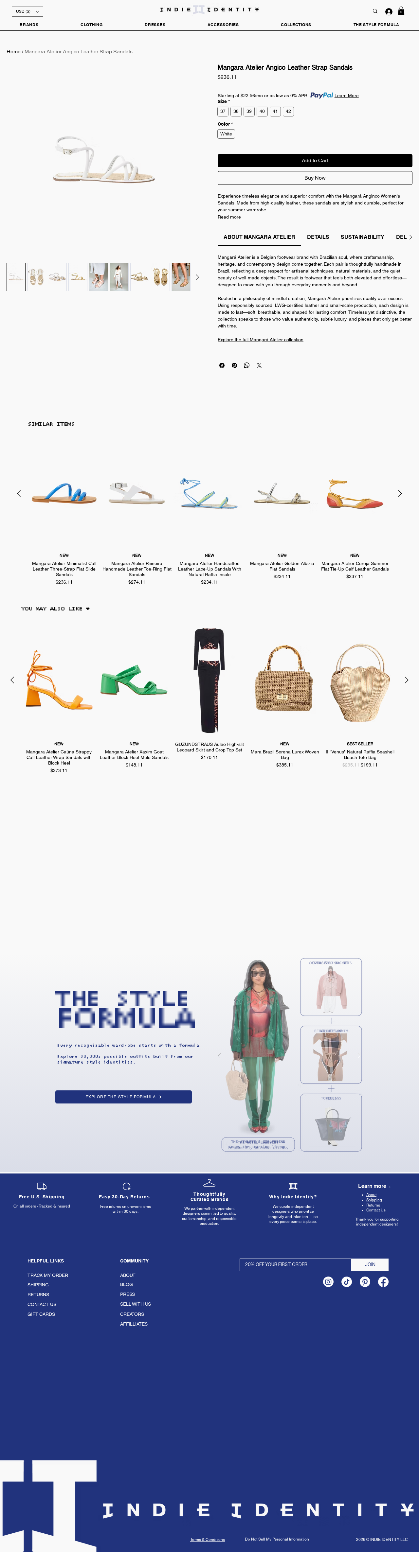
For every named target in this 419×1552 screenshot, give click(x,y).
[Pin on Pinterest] (234, 365)
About (371, 1194)
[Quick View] (64, 494)
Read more (229, 217)
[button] (27, 12)
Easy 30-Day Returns (124, 1196)
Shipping (374, 1200)
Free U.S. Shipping (42, 1196)
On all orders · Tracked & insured (41, 1206)
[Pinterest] (365, 1282)
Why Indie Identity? (293, 1196)
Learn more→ (374, 1186)
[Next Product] (400, 493)
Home (14, 51)
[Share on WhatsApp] (247, 365)
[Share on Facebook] (222, 365)
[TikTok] (346, 1282)
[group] (209, 513)
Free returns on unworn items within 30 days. (125, 1209)
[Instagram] (328, 1282)
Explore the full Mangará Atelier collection (260, 339)
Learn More (347, 95)
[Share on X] (259, 365)
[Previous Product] (19, 493)
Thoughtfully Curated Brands (210, 1196)
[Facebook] (383, 1282)
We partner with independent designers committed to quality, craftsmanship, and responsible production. (209, 1216)
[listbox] (27, 12)
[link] (259, 237)
